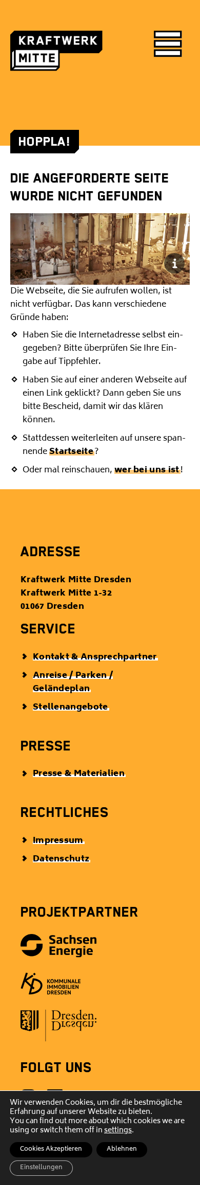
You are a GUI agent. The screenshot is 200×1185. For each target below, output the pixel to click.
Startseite (71, 452)
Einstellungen (41, 1168)
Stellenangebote (70, 707)
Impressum (58, 841)
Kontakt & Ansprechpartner (95, 657)
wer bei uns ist (146, 470)
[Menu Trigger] (168, 45)
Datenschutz (61, 859)
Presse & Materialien (79, 774)
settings (118, 1130)
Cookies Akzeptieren (51, 1149)
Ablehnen (122, 1149)
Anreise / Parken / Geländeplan (73, 682)
